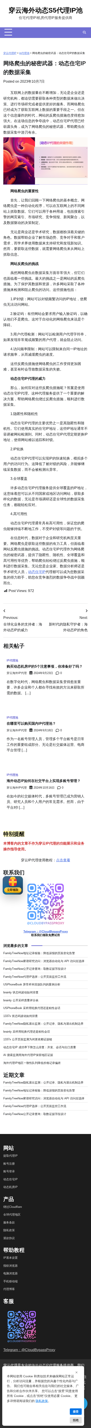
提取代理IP (10, 1155)
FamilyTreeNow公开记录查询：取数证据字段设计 (34, 968)
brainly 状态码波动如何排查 (20, 992)
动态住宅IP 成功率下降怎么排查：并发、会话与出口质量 (39, 1047)
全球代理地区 (12, 1214)
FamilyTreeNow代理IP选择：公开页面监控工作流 (34, 976)
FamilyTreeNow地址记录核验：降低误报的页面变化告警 (39, 953)
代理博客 (9, 1289)
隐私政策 (9, 1230)
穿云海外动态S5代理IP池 (46, 10)
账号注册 (9, 1163)
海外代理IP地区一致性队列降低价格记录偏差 (32, 1063)
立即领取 (13, 890)
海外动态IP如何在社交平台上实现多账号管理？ (44, 781)
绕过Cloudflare (12, 1206)
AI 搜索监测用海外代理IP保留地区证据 (28, 1055)
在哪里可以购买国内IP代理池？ (31, 723)
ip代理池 (24, 53)
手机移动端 (10, 1281)
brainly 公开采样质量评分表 (20, 1000)
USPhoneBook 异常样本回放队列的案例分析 (31, 984)
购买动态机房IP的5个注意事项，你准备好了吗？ (45, 666)
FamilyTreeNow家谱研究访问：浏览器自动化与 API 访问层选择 (43, 961)
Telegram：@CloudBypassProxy (45, 931)
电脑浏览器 (10, 1273)
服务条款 (9, 1222)
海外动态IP (40, 1365)
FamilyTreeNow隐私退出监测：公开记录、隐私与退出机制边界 (43, 1023)
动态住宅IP (37, 572)
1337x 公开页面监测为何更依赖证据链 (27, 1039)
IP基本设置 (10, 1257)
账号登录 (9, 1171)
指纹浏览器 (10, 1265)
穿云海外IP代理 (17, 673)
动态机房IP (10, 1187)
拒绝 (76, 1420)
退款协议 (9, 1238)
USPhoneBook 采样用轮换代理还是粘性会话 (31, 1008)
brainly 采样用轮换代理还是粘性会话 (26, 1031)
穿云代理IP (9, 53)
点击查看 (63, 860)
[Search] (84, 32)
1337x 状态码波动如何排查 (20, 1016)
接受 (76, 1411)
